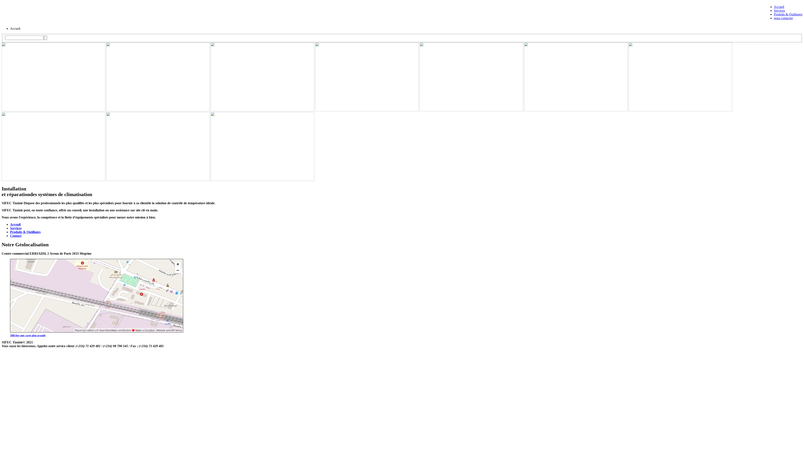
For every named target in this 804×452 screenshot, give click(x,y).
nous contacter (783, 18)
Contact (15, 236)
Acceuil (15, 224)
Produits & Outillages (788, 14)
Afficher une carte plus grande (28, 335)
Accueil (779, 7)
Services (779, 10)
